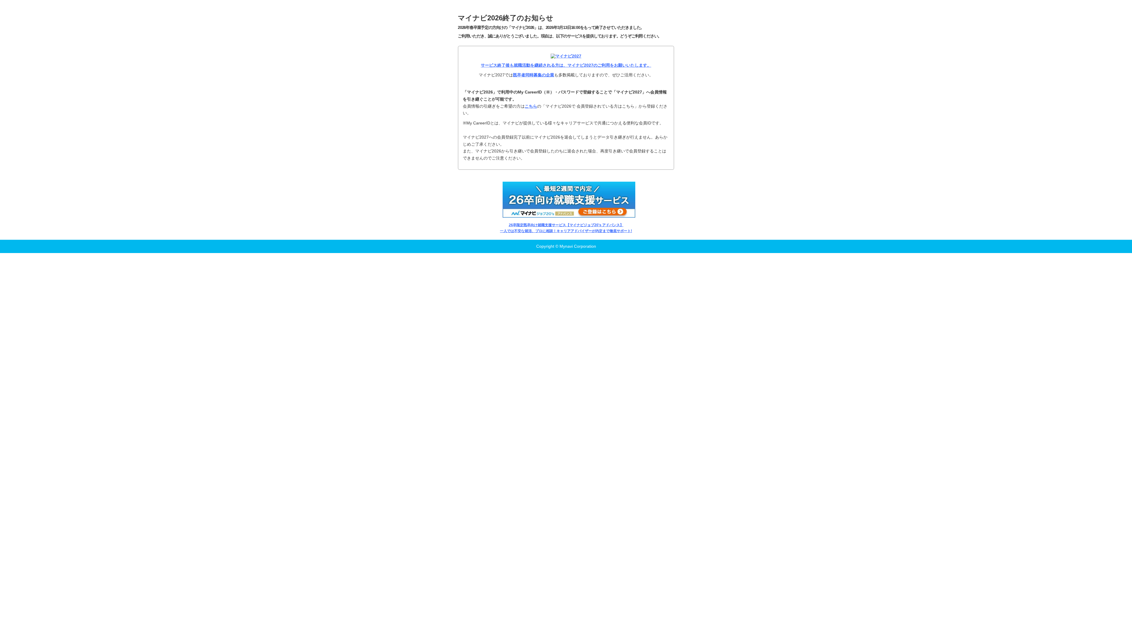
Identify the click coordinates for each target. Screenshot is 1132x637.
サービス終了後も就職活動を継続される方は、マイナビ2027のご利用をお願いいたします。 (566, 65)
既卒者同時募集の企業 (533, 75)
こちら (531, 106)
